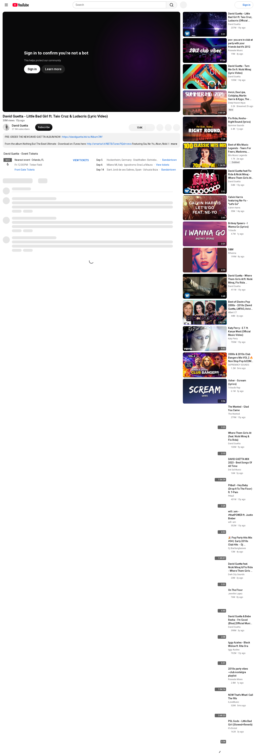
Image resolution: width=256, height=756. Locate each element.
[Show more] (91, 175)
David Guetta (20, 125)
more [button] (174, 143)
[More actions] (176, 127)
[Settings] (230, 5)
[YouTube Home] (20, 5)
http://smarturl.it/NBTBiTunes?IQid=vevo (109, 143)
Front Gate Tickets (25, 169)
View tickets (162, 164)
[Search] (171, 4)
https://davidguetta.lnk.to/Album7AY (82, 136)
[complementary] (40, 154)
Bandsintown (169, 159)
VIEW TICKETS (81, 160)
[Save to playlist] (168, 127)
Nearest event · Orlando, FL (29, 159)
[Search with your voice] (183, 4)
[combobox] (120, 5)
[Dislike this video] (150, 127)
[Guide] (6, 5)
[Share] (159, 127)
